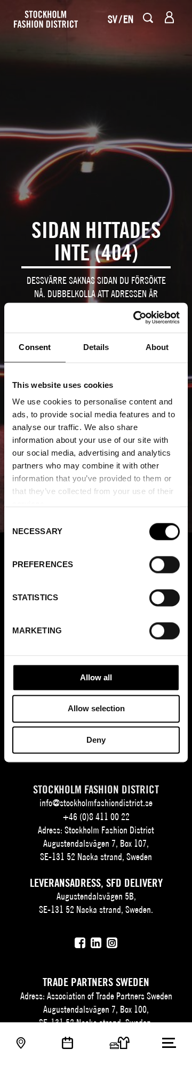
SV (112, 19)
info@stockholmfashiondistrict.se (96, 802)
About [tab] (157, 347)
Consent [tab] (35, 347)
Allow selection (96, 708)
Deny (96, 739)
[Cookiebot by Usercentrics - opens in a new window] (135, 317)
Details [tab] (96, 347)
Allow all (96, 677)
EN (128, 19)
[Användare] (169, 17)
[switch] (164, 564)
